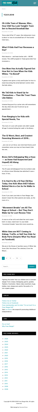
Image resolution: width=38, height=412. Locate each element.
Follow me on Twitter (9, 301)
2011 (5, 381)
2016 (6, 367)
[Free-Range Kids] (10, 3)
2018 (6, 361)
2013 (6, 375)
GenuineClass (23, 407)
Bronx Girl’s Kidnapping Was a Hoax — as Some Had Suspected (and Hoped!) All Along (18, 159)
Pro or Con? (6, 324)
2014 (6, 372)
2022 (6, 350)
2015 (6, 369)
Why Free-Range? (8, 326)
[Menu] (35, 3)
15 (17, 258)
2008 (6, 389)
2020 (6, 355)
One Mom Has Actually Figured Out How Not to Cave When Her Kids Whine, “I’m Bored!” (18, 71)
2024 (6, 344)
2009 (6, 386)
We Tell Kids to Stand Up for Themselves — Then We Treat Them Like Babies (19, 95)
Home (3, 9)
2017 (6, 364)
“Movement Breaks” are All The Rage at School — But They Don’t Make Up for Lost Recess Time (17, 210)
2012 (6, 378)
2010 (6, 383)
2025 (6, 341)
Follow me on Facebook (10, 303)
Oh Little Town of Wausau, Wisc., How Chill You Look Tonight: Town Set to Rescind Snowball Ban (18, 26)
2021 (6, 353)
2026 (6, 339)
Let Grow (8, 309)
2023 (6, 347)
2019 (6, 358)
